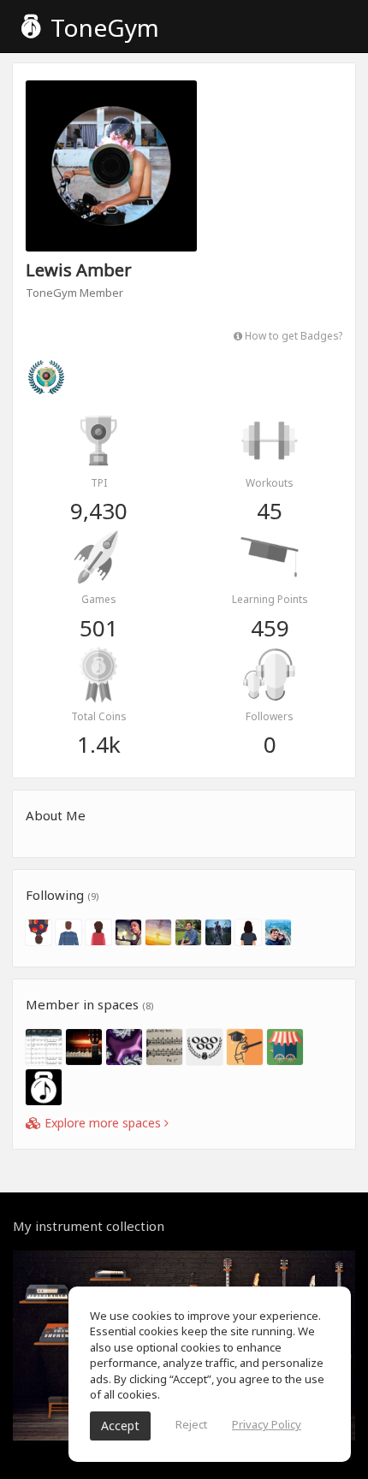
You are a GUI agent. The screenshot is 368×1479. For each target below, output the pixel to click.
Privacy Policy (266, 1424)
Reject (191, 1424)
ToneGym (102, 27)
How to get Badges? (292, 335)
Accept (120, 1425)
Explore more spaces (102, 1123)
